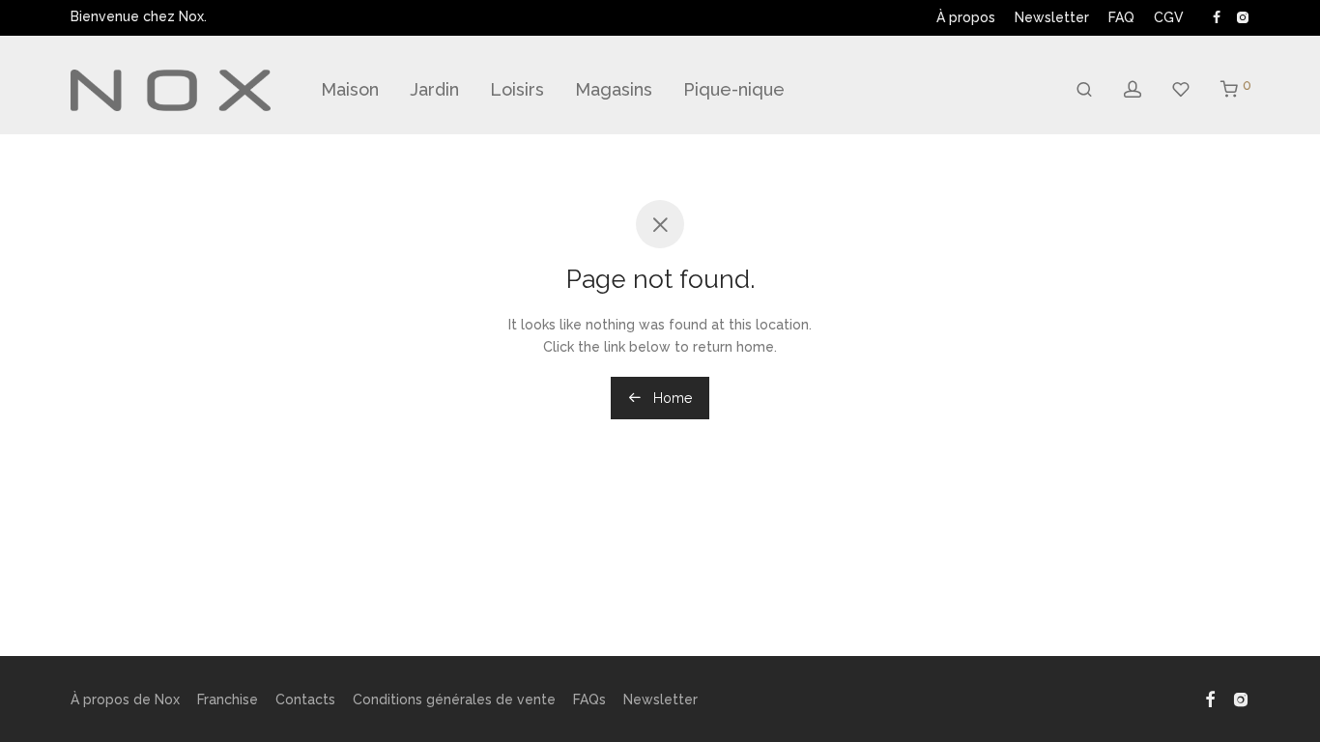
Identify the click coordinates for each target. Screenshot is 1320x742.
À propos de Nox (125, 699)
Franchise (227, 699)
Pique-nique (734, 89)
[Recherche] (1084, 90)
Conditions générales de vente (454, 699)
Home (670, 398)
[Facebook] (1216, 16)
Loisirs (517, 89)
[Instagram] (1242, 16)
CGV (1169, 17)
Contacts (305, 699)
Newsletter (1052, 17)
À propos (965, 17)
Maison (350, 89)
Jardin (434, 89)
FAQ (1121, 17)
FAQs (589, 699)
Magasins (613, 89)
